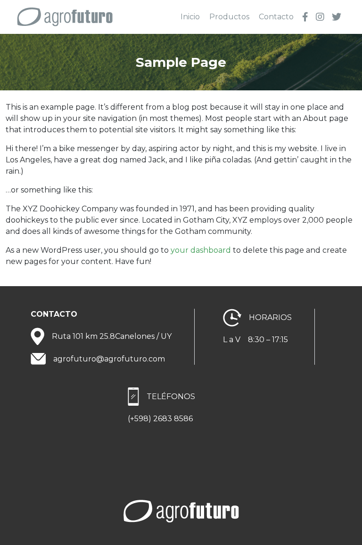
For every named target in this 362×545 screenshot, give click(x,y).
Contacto (276, 16)
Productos (229, 16)
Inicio (190, 16)
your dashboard (201, 250)
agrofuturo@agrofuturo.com (109, 358)
